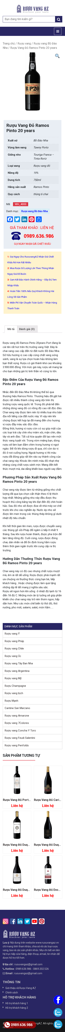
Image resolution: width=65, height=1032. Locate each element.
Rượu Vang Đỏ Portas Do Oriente (25, 800)
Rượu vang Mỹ (13, 678)
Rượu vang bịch (14, 693)
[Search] (58, 19)
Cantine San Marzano (17, 708)
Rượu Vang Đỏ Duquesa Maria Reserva (29, 844)
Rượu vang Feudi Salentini (20, 738)
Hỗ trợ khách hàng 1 (16, 1003)
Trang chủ (9, 43)
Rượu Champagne (15, 685)
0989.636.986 (21, 1025)
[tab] (11, 329)
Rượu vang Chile (14, 648)
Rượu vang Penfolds (17, 745)
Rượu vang (24, 43)
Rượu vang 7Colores (17, 723)
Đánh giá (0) (27, 329)
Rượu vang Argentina (17, 671)
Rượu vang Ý (12, 633)
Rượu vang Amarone (17, 715)
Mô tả (10, 329)
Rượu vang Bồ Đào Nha (34, 211)
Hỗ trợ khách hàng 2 (16, 1007)
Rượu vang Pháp (14, 641)
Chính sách (11, 992)
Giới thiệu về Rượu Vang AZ (20, 988)
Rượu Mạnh (11, 700)
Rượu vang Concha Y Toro (20, 730)
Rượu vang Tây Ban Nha (19, 663)
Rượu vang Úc (13, 656)
